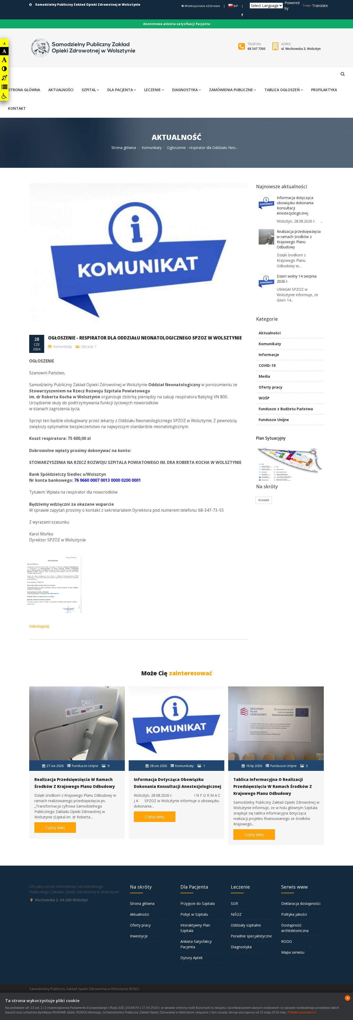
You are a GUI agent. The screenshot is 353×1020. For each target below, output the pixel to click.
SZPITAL (89, 89)
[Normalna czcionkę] (4, 51)
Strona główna (123, 147)
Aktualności (270, 332)
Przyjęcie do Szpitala (197, 903)
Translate (320, 5)
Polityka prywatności (302, 1012)
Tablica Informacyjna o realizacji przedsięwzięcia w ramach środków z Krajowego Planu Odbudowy (272, 786)
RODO (286, 941)
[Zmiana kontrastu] (4, 69)
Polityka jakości (294, 914)
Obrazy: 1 (88, 346)
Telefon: (254, 44)
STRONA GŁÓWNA (24, 89)
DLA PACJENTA (120, 89)
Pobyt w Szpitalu (194, 914)
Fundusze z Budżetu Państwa (286, 408)
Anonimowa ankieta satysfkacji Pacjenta (176, 24)
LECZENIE (152, 89)
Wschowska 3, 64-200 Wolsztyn (61, 899)
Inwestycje (139, 936)
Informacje (269, 354)
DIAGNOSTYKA (185, 89)
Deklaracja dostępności (300, 903)
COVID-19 (267, 365)
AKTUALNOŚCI (60, 89)
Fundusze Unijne (274, 419)
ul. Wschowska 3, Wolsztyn (301, 48)
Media (264, 376)
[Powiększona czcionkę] (4, 59)
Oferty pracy (270, 387)
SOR (234, 903)
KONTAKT (17, 108)
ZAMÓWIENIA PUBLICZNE (231, 89)
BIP (235, 6)
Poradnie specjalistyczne (251, 936)
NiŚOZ (236, 914)
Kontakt (263, 500)
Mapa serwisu (292, 952)
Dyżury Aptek (191, 957)
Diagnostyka (241, 946)
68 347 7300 (256, 48)
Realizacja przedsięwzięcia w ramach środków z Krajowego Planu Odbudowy (299, 239)
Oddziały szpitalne (246, 925)
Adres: (286, 44)
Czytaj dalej (55, 827)
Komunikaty (152, 147)
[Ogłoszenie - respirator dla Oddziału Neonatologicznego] (52, 558)
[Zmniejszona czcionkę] (4, 43)
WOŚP (264, 398)
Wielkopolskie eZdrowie (202, 6)
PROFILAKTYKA (324, 89)
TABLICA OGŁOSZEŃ (282, 89)
